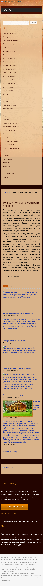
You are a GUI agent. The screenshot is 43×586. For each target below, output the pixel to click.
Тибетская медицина (10, 152)
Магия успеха (8, 90)
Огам (5, 112)
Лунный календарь (9, 65)
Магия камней (8, 80)
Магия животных (9, 76)
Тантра (5, 137)
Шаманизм (7, 162)
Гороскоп (6, 47)
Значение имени (9, 58)
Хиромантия (7, 159)
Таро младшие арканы (11, 141)
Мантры (5, 94)
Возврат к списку (10, 452)
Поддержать (14, 506)
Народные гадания (10, 105)
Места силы (7, 98)
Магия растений (8, 87)
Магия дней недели (10, 72)
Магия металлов (9, 83)
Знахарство (7, 55)
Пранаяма (6, 119)
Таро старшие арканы (11, 148)
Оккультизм (7, 116)
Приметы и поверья (10, 123)
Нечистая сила (8, 108)
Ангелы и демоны (9, 33)
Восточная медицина (10, 44)
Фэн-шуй (6, 155)
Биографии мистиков (10, 40)
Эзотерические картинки (11, 170)
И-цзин (5, 62)
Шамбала (6, 166)
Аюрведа (6, 37)
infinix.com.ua (28, 557)
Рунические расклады (11, 126)
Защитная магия (9, 51)
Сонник (5, 134)
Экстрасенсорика (9, 173)
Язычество (6, 177)
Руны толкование (9, 130)
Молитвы (6, 101)
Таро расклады (8, 144)
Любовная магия (9, 69)
